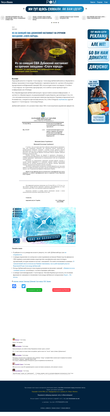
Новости (92, 2)
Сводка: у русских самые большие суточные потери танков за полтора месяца (42, 18)
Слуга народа (39, 281)
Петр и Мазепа (7, 2)
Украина (49, 281)
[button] (52, 22)
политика (15, 281)
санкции (21, 281)
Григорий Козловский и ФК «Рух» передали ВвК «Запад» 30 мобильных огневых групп (15, 18)
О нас (106, 2)
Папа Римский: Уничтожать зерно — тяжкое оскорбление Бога (96, 17)
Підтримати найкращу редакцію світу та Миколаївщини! (55, 395)
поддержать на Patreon (61, 290)
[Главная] (51, 2)
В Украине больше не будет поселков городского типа (69, 17)
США (44, 281)
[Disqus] (44, 314)
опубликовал (63, 100)
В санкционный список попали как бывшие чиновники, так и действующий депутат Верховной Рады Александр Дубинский (43, 263)
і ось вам (71, 398)
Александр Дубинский (29, 281)
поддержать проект (34, 290)
